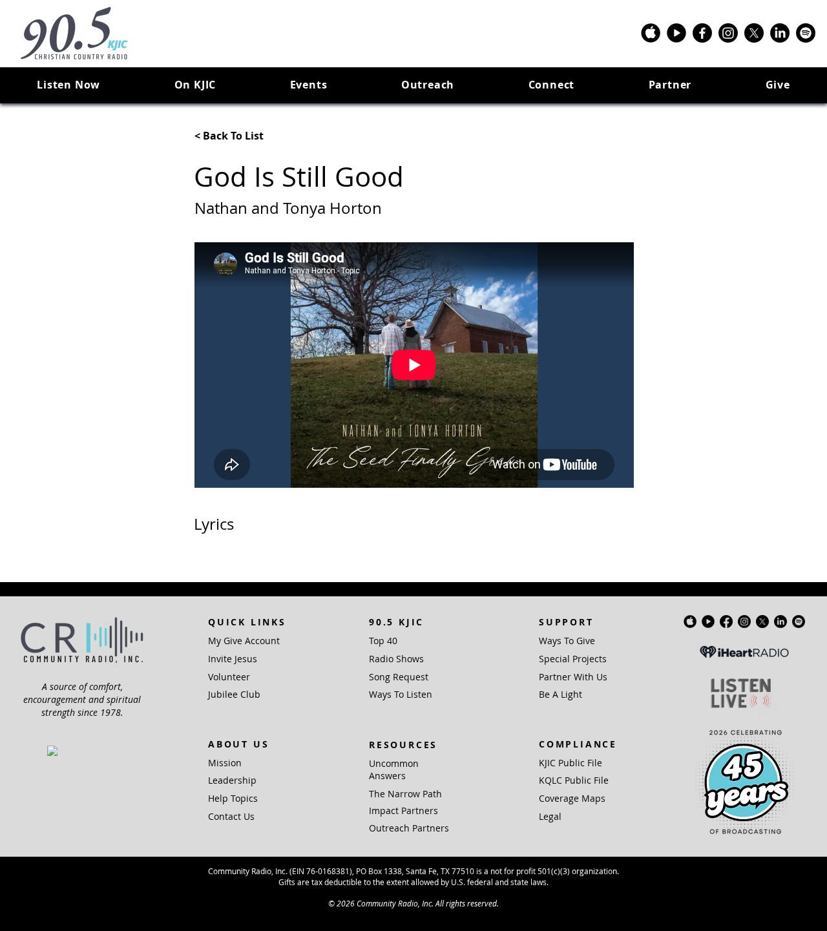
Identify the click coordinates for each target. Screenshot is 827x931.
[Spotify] (805, 33)
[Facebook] (702, 33)
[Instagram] (728, 33)
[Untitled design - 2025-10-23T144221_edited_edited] (650, 33)
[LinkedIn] (780, 33)
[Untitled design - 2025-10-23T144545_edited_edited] (676, 33)
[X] (754, 33)
